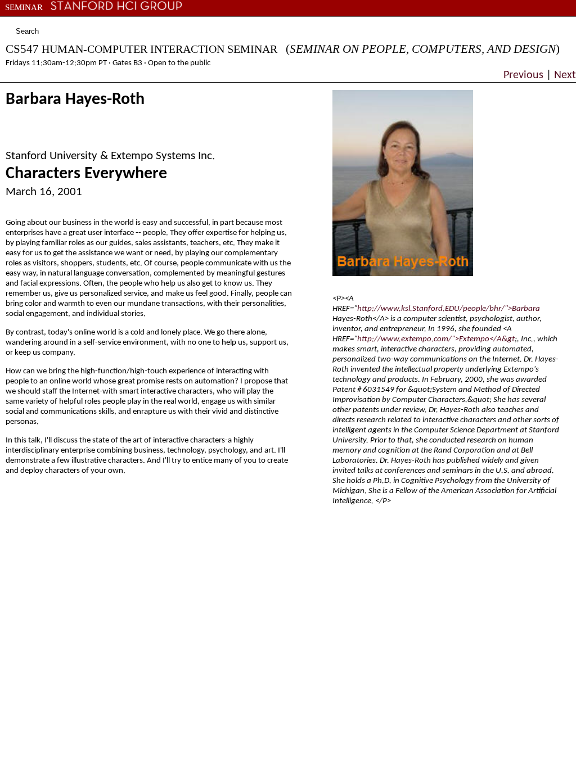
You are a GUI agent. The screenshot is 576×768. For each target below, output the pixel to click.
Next (563, 75)
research (115, 20)
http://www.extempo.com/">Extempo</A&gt (436, 339)
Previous (524, 75)
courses (33, 20)
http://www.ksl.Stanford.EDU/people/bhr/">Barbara (448, 309)
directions (216, 20)
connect (163, 20)
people (72, 20)
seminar (24, 7)
